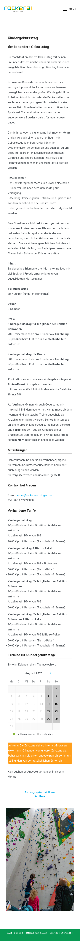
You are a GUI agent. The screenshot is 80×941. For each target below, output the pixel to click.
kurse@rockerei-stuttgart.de (34, 495)
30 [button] (56, 719)
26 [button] (26, 719)
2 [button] (56, 689)
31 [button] (11, 726)
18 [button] (18, 711)
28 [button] (41, 719)
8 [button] (48, 696)
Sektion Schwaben (61, 933)
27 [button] (33, 719)
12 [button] (26, 704)
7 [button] (41, 696)
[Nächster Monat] (50, 673)
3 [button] (11, 696)
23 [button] (56, 711)
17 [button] (11, 711)
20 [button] (33, 711)
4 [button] (19, 696)
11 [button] (18, 704)
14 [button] (41, 704)
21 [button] (41, 711)
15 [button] (48, 704)
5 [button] (26, 696)
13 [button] (33, 704)
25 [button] (18, 719)
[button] (11, 689)
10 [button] (11, 704)
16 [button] (56, 704)
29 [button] (48, 719)
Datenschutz (15, 933)
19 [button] (26, 711)
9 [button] (56, 696)
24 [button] (11, 719)
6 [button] (34, 696)
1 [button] (48, 689)
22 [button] (48, 711)
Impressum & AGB (36, 933)
